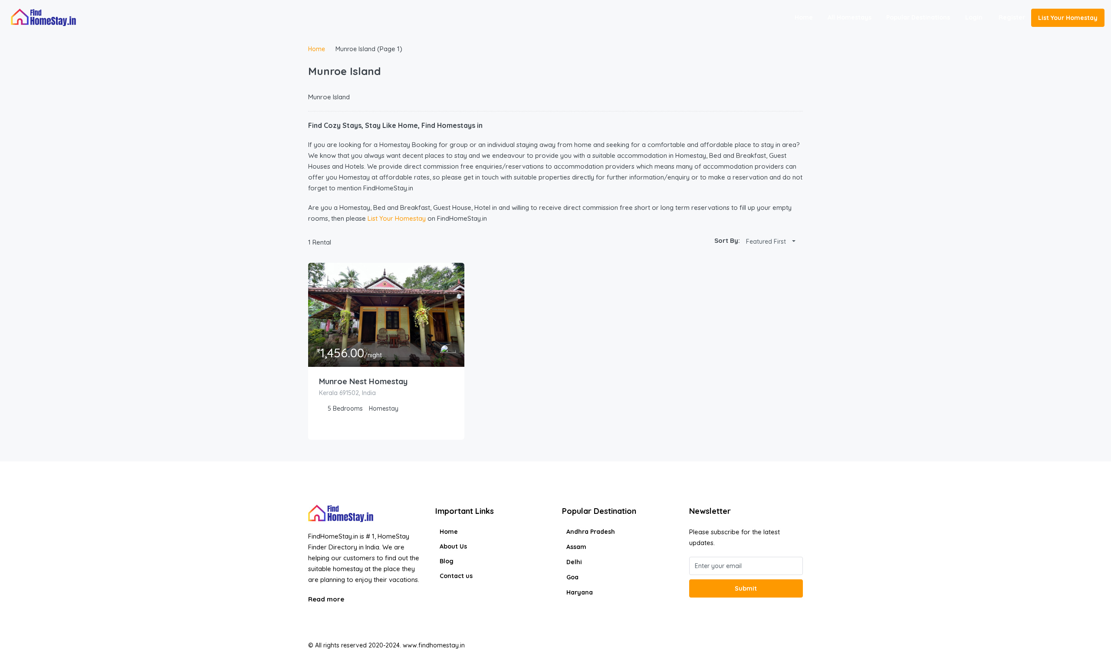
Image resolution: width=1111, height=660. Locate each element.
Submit (746, 588)
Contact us (456, 576)
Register (1012, 17)
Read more (327, 599)
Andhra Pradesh (590, 532)
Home (804, 17)
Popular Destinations (918, 17)
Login (974, 17)
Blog (447, 561)
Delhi (574, 562)
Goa (572, 577)
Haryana (579, 592)
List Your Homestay (1068, 18)
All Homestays (849, 17)
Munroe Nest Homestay (363, 381)
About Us (453, 546)
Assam (576, 547)
